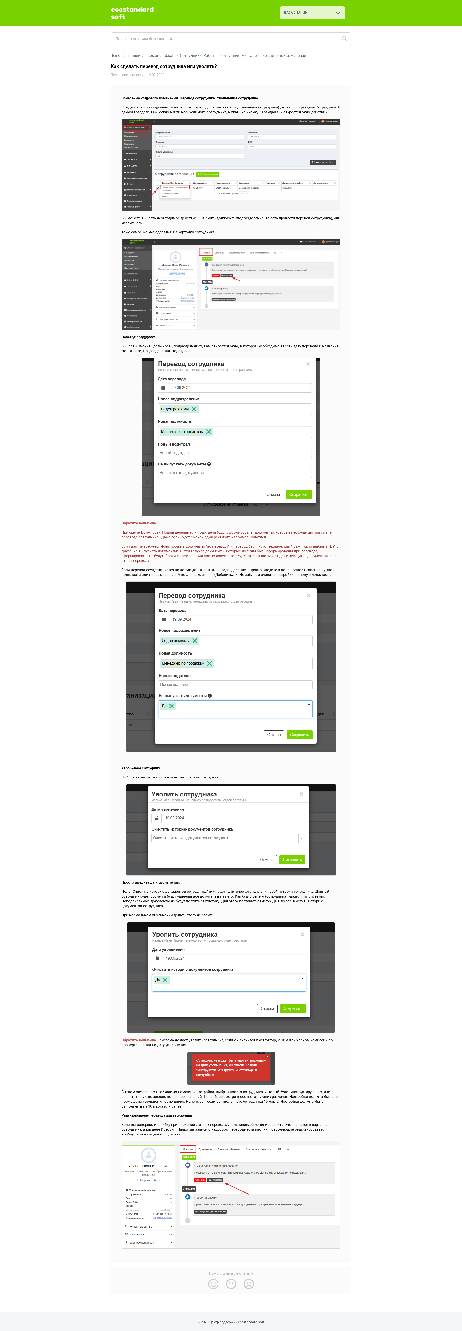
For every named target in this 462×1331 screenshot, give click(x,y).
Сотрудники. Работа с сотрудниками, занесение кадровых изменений (243, 55)
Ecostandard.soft (160, 55)
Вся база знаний (125, 55)
